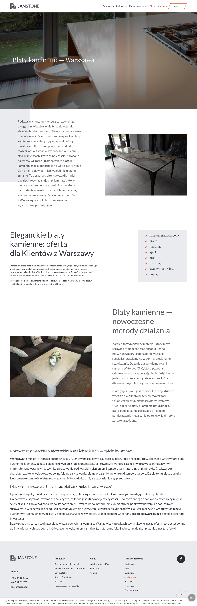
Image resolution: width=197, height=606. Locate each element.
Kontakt (177, 6)
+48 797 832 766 (19, 582)
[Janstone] (24, 6)
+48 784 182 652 (19, 577)
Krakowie (138, 523)
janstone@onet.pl (19, 586)
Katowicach (119, 523)
